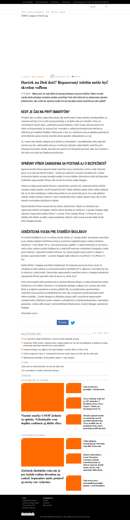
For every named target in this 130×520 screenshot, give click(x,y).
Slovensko (40, 77)
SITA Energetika (28, 2)
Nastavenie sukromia (29, 508)
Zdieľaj (28, 7)
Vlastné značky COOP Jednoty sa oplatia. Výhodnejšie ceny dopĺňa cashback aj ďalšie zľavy (41, 419)
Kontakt (62, 12)
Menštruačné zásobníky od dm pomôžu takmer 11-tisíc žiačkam (48, 357)
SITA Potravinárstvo (79, 2)
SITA (47, 12)
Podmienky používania (29, 500)
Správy (34, 77)
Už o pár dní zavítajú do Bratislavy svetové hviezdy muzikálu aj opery (51, 338)
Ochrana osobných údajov (30, 503)
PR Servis (54, 12)
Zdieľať (63, 322)
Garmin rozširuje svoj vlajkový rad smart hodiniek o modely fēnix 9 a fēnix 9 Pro (55, 349)
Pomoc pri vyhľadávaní (35, 12)
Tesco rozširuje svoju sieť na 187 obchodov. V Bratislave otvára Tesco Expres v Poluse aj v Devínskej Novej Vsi (93, 403)
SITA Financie (54, 2)
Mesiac (106, 333)
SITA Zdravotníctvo (42, 2)
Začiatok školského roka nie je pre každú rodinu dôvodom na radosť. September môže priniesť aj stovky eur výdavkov (42, 476)
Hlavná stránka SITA (28, 505)
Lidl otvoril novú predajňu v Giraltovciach (93, 388)
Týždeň (100, 333)
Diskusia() (77, 77)
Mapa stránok (47, 505)
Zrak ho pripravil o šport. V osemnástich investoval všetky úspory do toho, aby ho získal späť (60, 353)
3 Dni (94, 333)
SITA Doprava (66, 2)
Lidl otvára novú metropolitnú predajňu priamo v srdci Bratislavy (94, 483)
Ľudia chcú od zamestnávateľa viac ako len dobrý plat (42, 366)
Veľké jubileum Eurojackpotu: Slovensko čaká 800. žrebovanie (94, 444)
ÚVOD (23, 12)
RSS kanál (46, 503)
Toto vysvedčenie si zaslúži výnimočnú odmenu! (40, 370)
